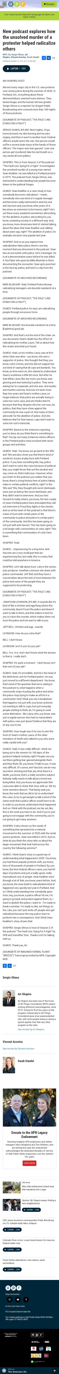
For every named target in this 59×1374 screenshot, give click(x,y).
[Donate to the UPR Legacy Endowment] (29, 1108)
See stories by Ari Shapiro (31, 1029)
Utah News (26, 1182)
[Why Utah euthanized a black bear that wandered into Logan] (12, 1187)
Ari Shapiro (24, 994)
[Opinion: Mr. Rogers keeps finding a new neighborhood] (12, 1205)
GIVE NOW (29, 1163)
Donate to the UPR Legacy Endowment (29, 1135)
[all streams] (55, 1370)
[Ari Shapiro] (9, 998)
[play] (4, 1370)
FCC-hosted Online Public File (17, 1312)
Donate (50, 4)
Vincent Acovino (18, 57)
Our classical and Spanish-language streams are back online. (29, 15)
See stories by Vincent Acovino (18, 1048)
